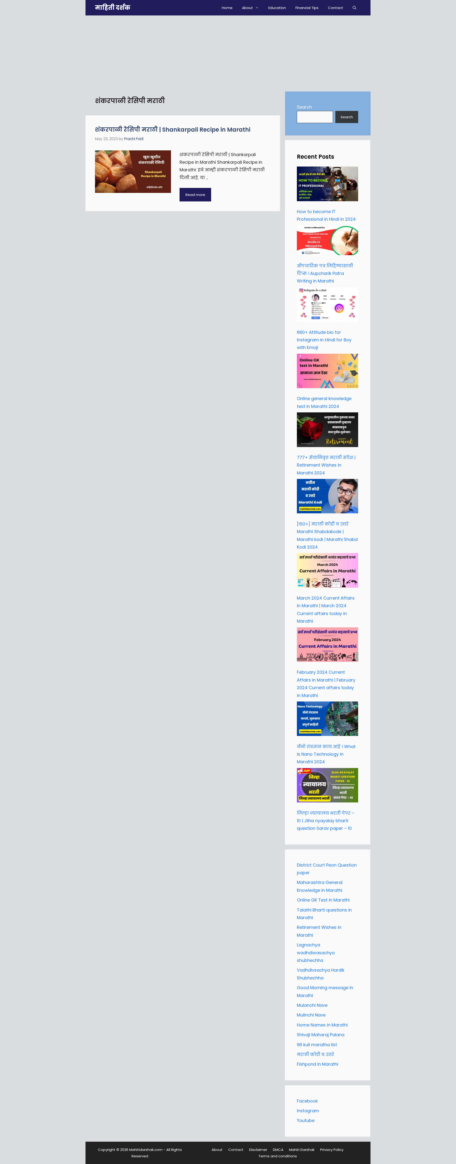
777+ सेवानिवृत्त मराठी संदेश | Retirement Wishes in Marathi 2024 (326, 465)
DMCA (278, 1149)
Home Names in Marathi (322, 1025)
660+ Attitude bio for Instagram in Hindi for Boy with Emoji (324, 340)
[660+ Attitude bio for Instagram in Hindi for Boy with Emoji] (327, 305)
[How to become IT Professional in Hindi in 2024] (327, 185)
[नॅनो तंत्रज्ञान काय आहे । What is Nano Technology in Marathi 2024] (327, 720)
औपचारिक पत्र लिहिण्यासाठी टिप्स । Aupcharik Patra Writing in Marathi (325, 273)
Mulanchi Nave (312, 1005)
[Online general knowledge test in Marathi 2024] (327, 372)
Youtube (305, 1120)
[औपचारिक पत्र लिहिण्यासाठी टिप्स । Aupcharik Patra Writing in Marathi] (327, 241)
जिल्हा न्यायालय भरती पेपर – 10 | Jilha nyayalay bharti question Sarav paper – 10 (325, 820)
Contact (335, 7)
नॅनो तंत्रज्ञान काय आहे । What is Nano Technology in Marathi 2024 (326, 754)
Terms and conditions (277, 1156)
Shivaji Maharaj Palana (321, 1035)
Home (227, 7)
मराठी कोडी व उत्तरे (315, 1054)
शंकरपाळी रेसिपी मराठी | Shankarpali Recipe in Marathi (172, 130)
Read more (195, 194)
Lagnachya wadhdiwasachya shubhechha (316, 952)
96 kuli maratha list (317, 1045)
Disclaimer (258, 1149)
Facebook (307, 1101)
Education (277, 7)
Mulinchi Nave (311, 1015)
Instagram (308, 1111)
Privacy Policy (331, 1149)
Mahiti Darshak (301, 1149)
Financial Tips (306, 7)
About (247, 7)
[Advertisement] (228, 51)
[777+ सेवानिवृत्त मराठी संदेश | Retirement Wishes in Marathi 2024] (327, 430)
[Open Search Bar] (354, 7)
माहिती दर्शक (112, 8)
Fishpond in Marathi (317, 1064)
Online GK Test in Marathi (323, 900)
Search (304, 107)
